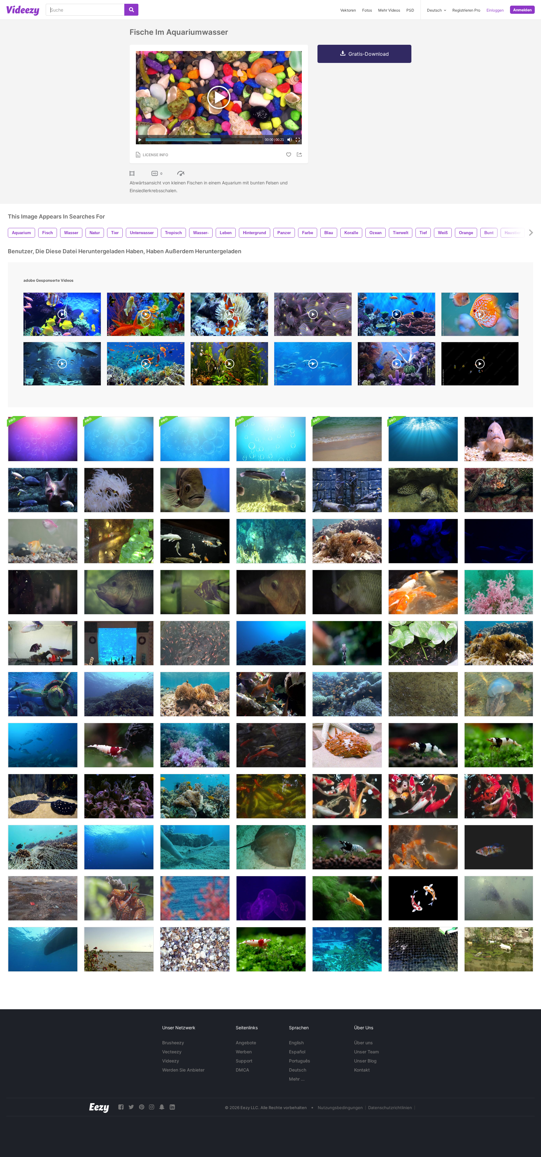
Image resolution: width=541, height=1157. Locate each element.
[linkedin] (172, 1107)
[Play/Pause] (139, 139)
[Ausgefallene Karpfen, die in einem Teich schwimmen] (347, 796)
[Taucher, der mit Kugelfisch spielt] (195, 847)
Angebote (246, 1042)
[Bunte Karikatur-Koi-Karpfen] (423, 898)
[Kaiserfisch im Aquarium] (195, 592)
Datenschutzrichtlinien (390, 1107)
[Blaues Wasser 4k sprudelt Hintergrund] (119, 439)
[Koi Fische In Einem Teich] (423, 592)
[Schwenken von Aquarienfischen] (195, 541)
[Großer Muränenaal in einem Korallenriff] (423, 490)
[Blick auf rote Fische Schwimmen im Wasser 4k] (271, 694)
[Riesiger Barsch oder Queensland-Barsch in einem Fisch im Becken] (271, 490)
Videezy (170, 1060)
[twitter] (131, 1107)
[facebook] (120, 1107)
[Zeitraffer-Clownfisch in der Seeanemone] (498, 643)
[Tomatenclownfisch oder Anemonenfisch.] (347, 541)
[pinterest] (141, 1107)
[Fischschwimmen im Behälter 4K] (498, 541)
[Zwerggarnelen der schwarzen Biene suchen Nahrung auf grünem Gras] (498, 745)
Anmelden (522, 10)
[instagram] (151, 1107)
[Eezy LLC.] (99, 1107)
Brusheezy (173, 1042)
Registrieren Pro (466, 10)
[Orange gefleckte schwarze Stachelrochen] (43, 796)
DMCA (242, 1069)
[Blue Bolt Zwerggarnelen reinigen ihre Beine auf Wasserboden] (347, 847)
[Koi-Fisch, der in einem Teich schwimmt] (271, 796)
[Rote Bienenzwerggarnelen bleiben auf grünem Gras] (271, 949)
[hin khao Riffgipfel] (195, 745)
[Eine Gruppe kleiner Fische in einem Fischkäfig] (195, 643)
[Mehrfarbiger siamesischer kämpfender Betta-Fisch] (498, 847)
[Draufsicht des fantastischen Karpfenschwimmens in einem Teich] (423, 796)
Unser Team (366, 1051)
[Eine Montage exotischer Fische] (498, 439)
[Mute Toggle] (289, 139)
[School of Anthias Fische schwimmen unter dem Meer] (119, 694)
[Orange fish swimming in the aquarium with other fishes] (479, 316)
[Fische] (43, 541)
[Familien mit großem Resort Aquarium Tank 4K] (119, 643)
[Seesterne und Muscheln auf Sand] (347, 745)
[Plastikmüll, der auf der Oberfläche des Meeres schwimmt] (43, 898)
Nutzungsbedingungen (340, 1107)
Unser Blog (365, 1060)
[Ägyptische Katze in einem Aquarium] (43, 490)
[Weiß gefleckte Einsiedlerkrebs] (119, 898)
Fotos (367, 10)
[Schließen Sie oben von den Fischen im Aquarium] (271, 592)
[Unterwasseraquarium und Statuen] (347, 490)
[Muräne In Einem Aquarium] (498, 490)
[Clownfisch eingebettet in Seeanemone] (195, 694)
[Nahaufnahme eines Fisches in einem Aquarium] (195, 490)
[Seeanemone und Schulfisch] (195, 796)
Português (299, 1060)
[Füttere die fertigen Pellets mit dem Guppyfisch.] (423, 643)
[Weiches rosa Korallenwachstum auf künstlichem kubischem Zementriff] (498, 592)
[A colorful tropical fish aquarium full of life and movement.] (62, 316)
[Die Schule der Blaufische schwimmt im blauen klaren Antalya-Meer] (43, 745)
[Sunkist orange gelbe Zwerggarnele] (347, 898)
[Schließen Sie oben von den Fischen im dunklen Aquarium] (347, 592)
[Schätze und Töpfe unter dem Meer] (119, 796)
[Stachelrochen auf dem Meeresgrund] (271, 847)
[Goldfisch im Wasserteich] (119, 541)
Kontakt (362, 1069)
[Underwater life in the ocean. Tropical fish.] (145, 365)
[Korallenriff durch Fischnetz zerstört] (43, 847)
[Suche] (131, 10)
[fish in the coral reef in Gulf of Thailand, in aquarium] (396, 365)
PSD (410, 10)
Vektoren (348, 10)
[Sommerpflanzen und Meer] (119, 949)
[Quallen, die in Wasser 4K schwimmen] (423, 541)
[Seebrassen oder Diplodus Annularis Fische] (43, 949)
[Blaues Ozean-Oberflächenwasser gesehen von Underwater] (423, 439)
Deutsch (297, 1069)
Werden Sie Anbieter (183, 1069)
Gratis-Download (368, 54)
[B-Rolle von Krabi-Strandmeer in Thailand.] (347, 439)
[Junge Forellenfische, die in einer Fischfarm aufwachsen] (423, 949)
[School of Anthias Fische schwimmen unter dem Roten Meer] (347, 694)
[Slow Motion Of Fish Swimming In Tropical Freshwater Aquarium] (145, 316)
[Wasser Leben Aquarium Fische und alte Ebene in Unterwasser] (43, 694)
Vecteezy (172, 1051)
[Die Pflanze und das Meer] (195, 898)
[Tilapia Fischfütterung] (498, 898)
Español (297, 1051)
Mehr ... (297, 1079)
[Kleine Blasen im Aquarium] (43, 592)
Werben (244, 1051)
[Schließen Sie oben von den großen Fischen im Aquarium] (119, 592)
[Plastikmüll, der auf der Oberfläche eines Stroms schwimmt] (498, 949)
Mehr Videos (389, 10)
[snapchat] (162, 1107)
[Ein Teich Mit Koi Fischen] (423, 847)
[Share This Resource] (300, 154)
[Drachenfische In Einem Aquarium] (43, 643)
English (296, 1042)
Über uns (363, 1042)
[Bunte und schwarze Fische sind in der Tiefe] (271, 643)
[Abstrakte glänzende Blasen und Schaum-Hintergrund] (43, 439)
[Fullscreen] (297, 139)
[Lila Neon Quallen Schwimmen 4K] (271, 898)
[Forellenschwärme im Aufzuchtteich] (423, 694)
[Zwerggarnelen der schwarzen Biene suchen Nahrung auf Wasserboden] (423, 745)
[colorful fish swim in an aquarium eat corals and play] (229, 316)
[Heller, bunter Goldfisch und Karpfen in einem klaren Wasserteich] (271, 745)
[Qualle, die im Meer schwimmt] (498, 694)
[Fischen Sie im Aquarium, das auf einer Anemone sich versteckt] (119, 490)
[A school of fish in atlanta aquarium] (313, 365)
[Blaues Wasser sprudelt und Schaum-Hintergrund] (271, 439)
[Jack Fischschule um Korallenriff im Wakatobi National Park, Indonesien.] (119, 847)
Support (244, 1060)
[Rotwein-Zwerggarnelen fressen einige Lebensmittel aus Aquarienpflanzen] (119, 745)
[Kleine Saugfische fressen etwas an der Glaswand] (347, 643)
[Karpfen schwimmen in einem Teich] (498, 796)
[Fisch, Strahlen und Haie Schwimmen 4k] (347, 949)
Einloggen (495, 10)
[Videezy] (22, 11)
